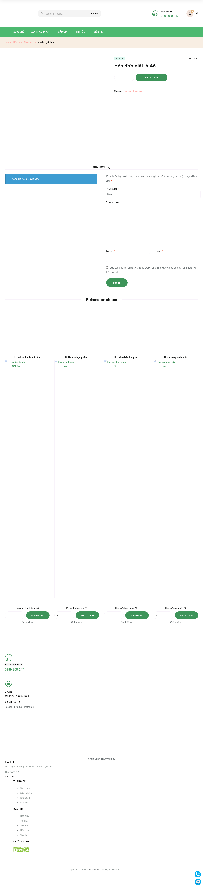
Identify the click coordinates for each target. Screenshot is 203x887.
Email (159, 251)
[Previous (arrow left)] (3, 885)
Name (110, 251)
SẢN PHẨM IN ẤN (40, 31)
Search (94, 13)
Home (8, 42)
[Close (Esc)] (3, 881)
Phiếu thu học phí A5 (76, 357)
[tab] (101, 166)
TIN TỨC (80, 31)
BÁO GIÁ (62, 31)
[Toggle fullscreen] (17, 881)
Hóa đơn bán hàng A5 (126, 357)
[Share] (10, 881)
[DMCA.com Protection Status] (105, 849)
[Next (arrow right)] (10, 885)
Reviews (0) (101, 166)
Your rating (112, 188)
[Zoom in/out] (24, 881)
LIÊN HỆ (98, 31)
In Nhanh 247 (93, 869)
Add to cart (151, 77)
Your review (113, 202)
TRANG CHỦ (17, 31)
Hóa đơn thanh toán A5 (27, 357)
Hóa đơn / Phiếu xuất (23, 42)
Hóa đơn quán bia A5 (175, 357)
